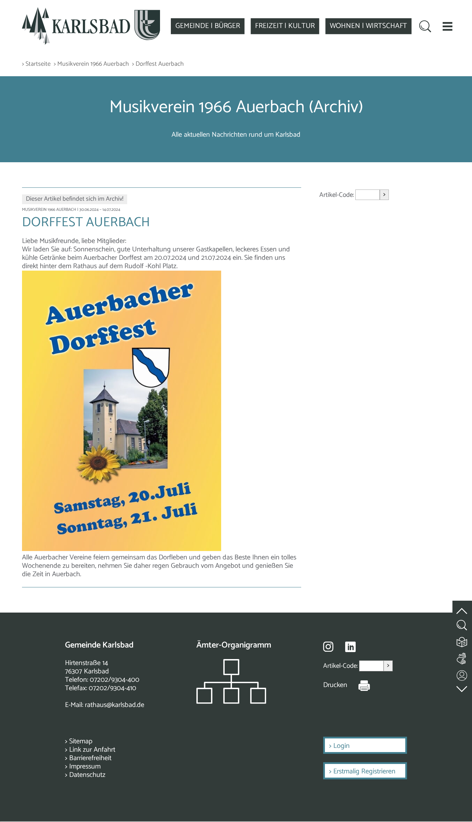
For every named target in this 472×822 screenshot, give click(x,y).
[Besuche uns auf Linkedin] (350, 647)
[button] (448, 26)
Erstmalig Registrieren (364, 771)
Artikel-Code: (337, 195)
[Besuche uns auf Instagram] (328, 646)
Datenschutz (87, 775)
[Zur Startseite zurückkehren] (91, 11)
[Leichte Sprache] (462, 640)
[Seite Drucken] (358, 685)
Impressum (85, 766)
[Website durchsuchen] (425, 27)
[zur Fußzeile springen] (462, 687)
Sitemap (80, 741)
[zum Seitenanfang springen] (462, 607)
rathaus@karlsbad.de (114, 705)
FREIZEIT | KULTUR (284, 26)
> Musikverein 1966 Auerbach (91, 64)
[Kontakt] (462, 674)
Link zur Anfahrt (92, 750)
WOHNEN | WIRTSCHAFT (368, 26)
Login (341, 746)
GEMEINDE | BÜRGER (207, 26)
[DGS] (462, 657)
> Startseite (36, 64)
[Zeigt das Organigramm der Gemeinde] (231, 702)
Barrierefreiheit (90, 758)
